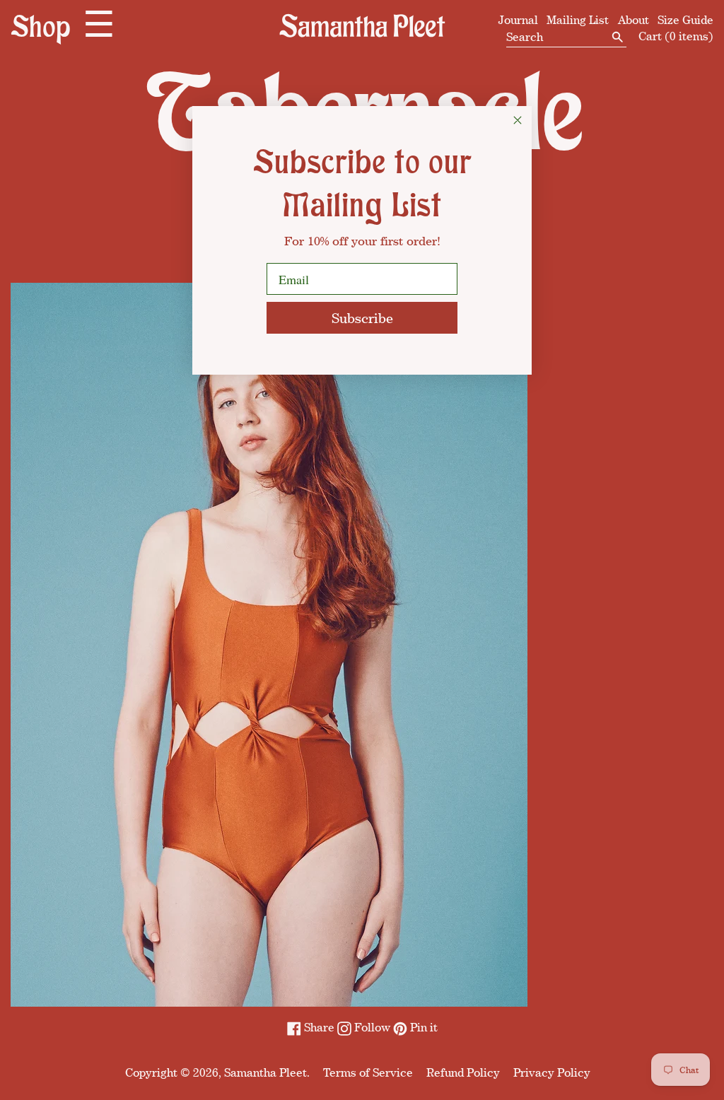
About (633, 20)
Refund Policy (463, 1072)
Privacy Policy (551, 1072)
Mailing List (578, 20)
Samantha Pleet (265, 1072)
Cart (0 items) (675, 36)
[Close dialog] (517, 120)
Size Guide (685, 20)
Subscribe (362, 318)
